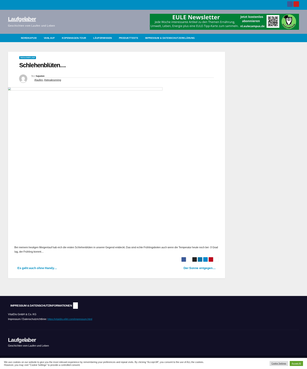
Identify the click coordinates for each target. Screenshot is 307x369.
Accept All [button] (296, 363)
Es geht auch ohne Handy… (37, 268)
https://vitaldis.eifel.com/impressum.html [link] (69, 319)
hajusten (40, 76)
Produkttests (128, 38)
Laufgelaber (22, 19)
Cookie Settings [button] (279, 363)
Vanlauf (49, 38)
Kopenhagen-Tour (74, 38)
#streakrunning (52, 80)
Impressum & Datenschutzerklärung (170, 38)
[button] (297, 38)
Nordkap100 (29, 38)
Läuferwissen (102, 38)
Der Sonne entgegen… (200, 268)
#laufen (38, 80)
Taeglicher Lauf (27, 57)
